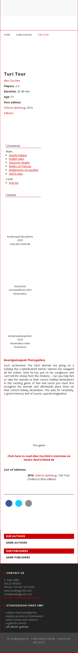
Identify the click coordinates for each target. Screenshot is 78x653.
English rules (16, 159)
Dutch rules (16, 174)
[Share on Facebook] (8, 505)
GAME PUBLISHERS (18, 557)
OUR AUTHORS (15, 536)
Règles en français (20, 166)
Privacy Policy (12, 597)
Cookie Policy (32, 597)
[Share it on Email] (28, 505)
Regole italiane (18, 155)
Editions (9, 113)
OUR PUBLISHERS (17, 551)
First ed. (14, 183)
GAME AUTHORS (16, 542)
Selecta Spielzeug (14, 107)
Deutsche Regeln (19, 162)
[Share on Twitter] (18, 505)
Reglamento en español (23, 170)
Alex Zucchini (12, 80)
